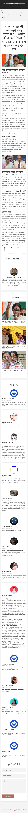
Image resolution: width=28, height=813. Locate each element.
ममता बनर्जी (15, 248)
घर (1, 11)
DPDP (15, 810)
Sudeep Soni (16, 259)
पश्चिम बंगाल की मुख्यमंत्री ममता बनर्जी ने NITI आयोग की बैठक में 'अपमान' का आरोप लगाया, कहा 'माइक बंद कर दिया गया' (13, 321)
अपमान (21, 248)
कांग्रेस (18, 141)
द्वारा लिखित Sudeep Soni (14, 277)
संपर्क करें (24, 809)
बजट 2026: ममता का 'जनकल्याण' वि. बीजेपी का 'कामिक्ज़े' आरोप (14, 371)
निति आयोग (8, 248)
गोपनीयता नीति (17, 809)
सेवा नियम (11, 809)
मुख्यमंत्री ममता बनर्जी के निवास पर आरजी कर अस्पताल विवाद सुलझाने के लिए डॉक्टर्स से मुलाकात (13, 346)
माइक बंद (7, 250)
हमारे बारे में (6, 809)
